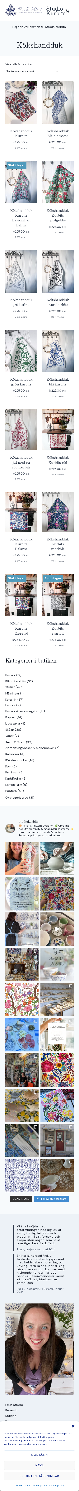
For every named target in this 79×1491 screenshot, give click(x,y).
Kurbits (10, 1416)
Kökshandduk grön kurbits (21, 381)
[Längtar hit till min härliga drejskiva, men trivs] (57, 858)
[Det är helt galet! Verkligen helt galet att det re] (57, 999)
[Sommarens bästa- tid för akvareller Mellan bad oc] (57, 1070)
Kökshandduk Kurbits (21, 133)
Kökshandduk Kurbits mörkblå (58, 543)
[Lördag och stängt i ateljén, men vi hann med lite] (22, 1105)
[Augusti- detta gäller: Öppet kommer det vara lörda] (22, 894)
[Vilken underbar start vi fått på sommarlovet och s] (22, 1175)
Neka (39, 1465)
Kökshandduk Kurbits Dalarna (21, 543)
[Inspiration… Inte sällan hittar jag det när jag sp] (57, 1175)
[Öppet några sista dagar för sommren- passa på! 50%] (57, 1140)
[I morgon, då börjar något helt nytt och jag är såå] (57, 894)
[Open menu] (74, 11)
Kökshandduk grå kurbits (21, 302)
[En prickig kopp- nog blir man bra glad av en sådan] (22, 858)
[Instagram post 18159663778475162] (57, 929)
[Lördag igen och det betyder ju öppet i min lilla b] (22, 929)
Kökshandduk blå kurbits (58, 381)
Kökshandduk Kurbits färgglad (21, 628)
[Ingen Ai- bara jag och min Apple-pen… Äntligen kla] (22, 999)
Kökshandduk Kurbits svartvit (58, 628)
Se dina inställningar (39, 1476)
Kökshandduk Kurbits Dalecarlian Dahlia (21, 217)
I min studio (14, 1405)
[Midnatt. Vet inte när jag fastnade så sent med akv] (57, 1105)
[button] (73, 1426)
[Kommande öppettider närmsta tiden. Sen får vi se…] (57, 964)
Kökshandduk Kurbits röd (58, 460)
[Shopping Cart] (67, 11)
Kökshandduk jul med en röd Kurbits (21, 462)
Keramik (11, 1410)
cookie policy (22, 1485)
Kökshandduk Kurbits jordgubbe (58, 215)
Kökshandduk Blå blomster (58, 133)
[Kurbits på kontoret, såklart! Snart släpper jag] (22, 1140)
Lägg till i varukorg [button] (57, 240)
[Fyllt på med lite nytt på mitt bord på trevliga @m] (22, 964)
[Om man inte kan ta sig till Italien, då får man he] (22, 1034)
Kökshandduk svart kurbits (58, 302)
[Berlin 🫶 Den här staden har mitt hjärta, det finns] (22, 1070)
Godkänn (39, 1455)
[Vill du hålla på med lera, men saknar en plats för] (57, 1034)
